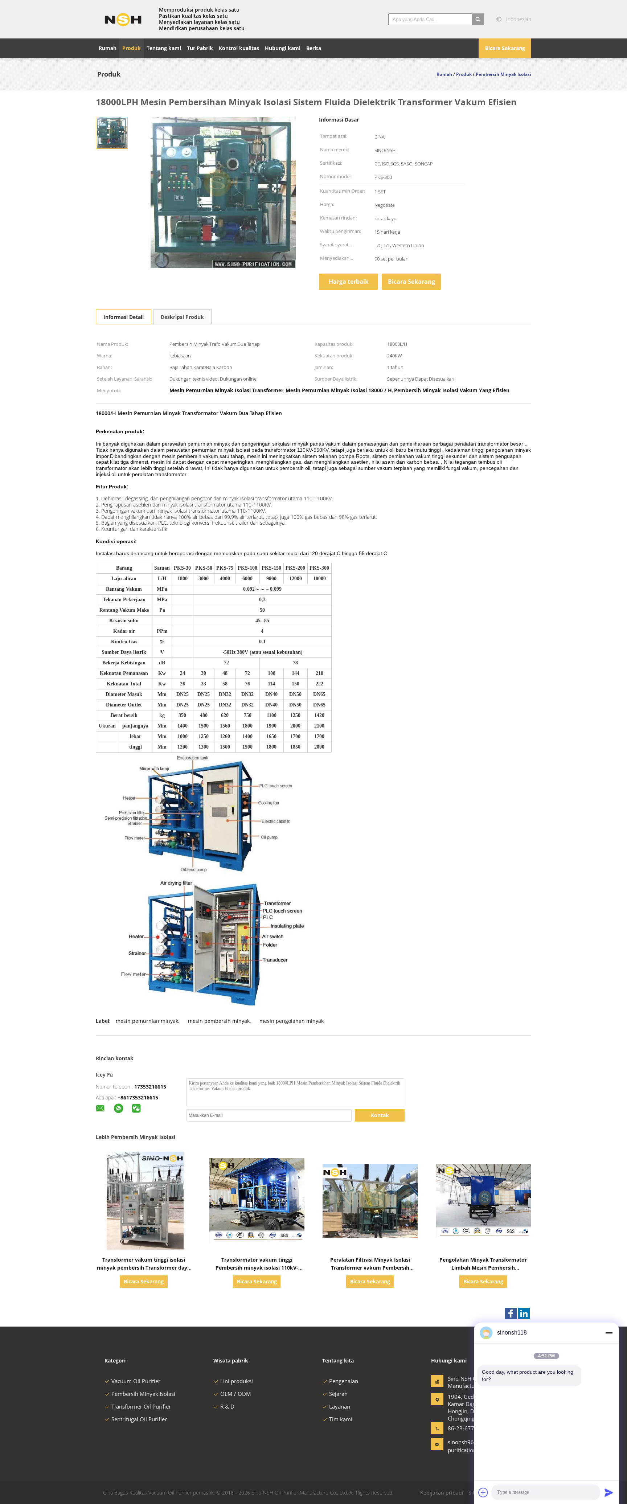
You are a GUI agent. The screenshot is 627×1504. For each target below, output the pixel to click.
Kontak (380, 1115)
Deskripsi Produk (182, 316)
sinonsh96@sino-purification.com (469, 1446)
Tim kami (340, 1419)
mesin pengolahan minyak (291, 1020)
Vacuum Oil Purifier (135, 1381)
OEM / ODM (235, 1393)
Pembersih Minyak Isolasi (143, 1393)
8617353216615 (139, 1097)
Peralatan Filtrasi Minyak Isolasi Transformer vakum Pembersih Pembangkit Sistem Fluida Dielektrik (370, 1267)
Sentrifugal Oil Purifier (139, 1419)
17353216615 (150, 1086)
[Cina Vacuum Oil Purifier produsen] (123, 19)
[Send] (609, 1492)
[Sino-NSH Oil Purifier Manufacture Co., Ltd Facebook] (511, 1313)
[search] (478, 19)
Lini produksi (236, 1381)
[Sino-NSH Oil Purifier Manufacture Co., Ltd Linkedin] (524, 1313)
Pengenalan (343, 1381)
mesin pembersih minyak (219, 1020)
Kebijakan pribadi (441, 1492)
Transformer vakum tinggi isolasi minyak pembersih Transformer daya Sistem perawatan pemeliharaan (143, 1267)
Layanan (339, 1406)
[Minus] (609, 1332)
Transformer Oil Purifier (141, 1406)
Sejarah (338, 1393)
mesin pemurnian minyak (147, 1020)
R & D (227, 1406)
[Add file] (483, 1492)
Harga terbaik (349, 282)
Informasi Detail (123, 316)
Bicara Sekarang (505, 48)
